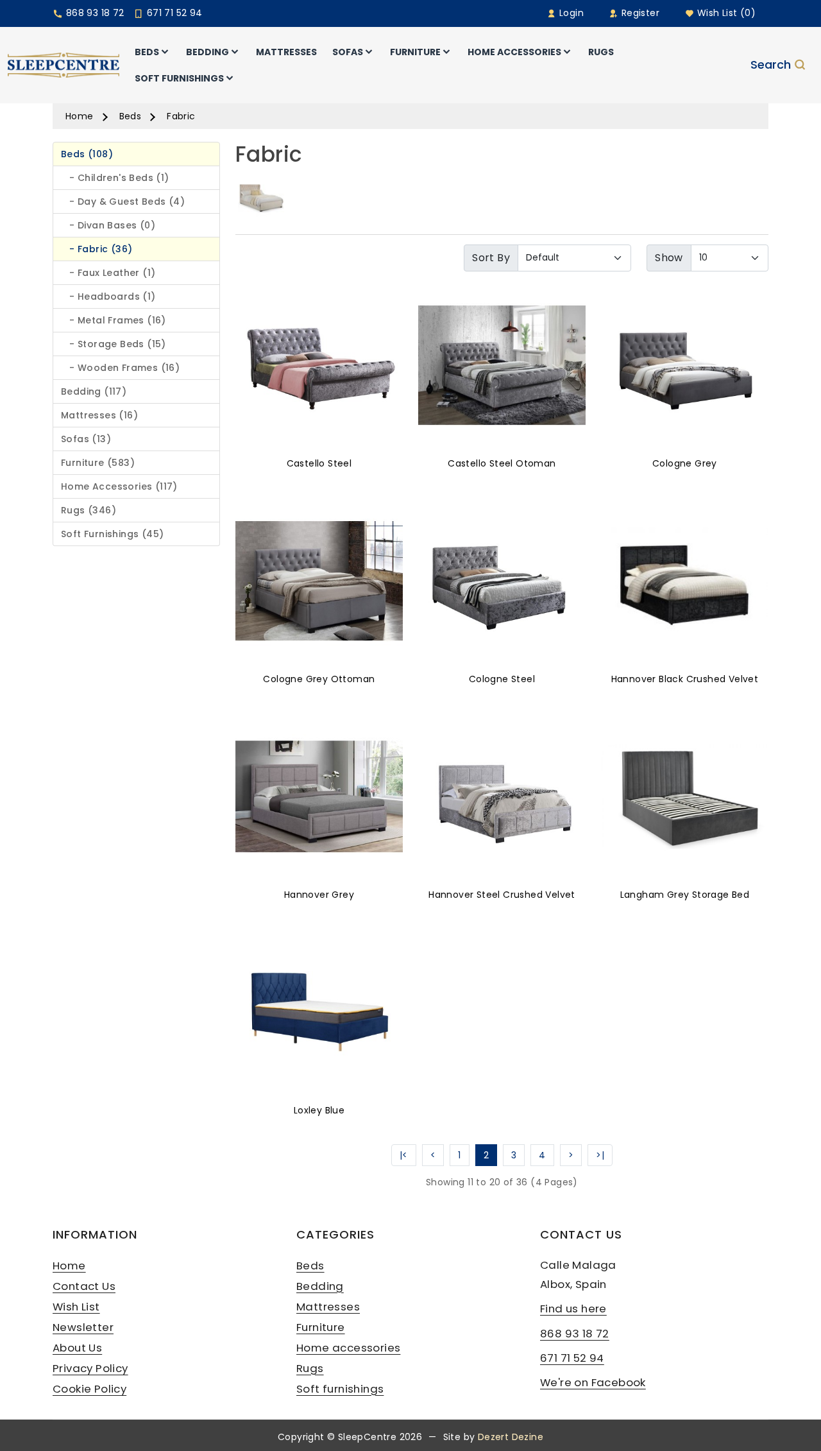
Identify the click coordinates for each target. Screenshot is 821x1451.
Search (770, 65)
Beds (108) (87, 154)
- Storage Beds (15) (113, 344)
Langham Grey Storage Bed (685, 894)
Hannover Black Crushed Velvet (685, 679)
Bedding (320, 1286)
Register (638, 12)
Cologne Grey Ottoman (319, 679)
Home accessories (348, 1347)
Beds (130, 116)
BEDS (147, 52)
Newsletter (83, 1327)
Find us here (573, 1308)
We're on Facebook (593, 1382)
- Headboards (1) (108, 296)
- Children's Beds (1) (115, 177)
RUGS (601, 52)
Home (79, 116)
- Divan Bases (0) (108, 225)
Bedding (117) (93, 391)
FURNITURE (415, 52)
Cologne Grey (684, 463)
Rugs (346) (88, 510)
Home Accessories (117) (119, 486)
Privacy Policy (90, 1368)
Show (669, 257)
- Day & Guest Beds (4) (123, 201)
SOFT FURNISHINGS (179, 78)
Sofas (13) (86, 439)
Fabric (181, 116)
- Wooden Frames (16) (120, 367)
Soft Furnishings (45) (112, 534)
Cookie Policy (89, 1388)
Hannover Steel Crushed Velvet (501, 894)
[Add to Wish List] (318, 358)
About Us (77, 1347)
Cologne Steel (502, 679)
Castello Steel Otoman (501, 463)
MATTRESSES (286, 52)
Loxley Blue (319, 1110)
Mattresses (328, 1306)
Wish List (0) (725, 12)
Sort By (491, 257)
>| (600, 1155)
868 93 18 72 (93, 12)
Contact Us (84, 1286)
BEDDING (207, 52)
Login (570, 12)
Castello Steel (319, 463)
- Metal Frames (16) (113, 320)
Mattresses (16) (99, 415)
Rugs (310, 1368)
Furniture (320, 1327)
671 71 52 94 (173, 12)
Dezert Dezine (510, 1436)
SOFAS (347, 52)
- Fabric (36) (96, 249)
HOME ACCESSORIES (514, 52)
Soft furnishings (340, 1388)
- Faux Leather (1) (108, 272)
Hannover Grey (319, 894)
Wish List (76, 1306)
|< (404, 1155)
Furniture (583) (98, 462)
